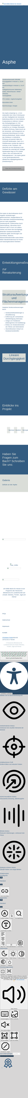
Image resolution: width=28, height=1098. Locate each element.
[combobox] (14, 655)
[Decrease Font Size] (1, 884)
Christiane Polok (7, 637)
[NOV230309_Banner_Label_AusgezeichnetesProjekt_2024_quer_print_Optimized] (14, 568)
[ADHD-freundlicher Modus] (1, 800)
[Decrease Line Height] (1, 907)
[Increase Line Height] (1, 900)
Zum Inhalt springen (6, 1053)
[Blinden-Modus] (1, 837)
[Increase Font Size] (1, 877)
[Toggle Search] (23, 4)
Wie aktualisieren (20, 979)
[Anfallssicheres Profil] (1, 766)
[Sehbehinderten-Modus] (1, 732)
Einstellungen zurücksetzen (7, 1056)
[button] (0, 661)
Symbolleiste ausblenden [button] (6, 693)
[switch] (0, 731)
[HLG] (10, 579)
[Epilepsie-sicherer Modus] (1, 871)
